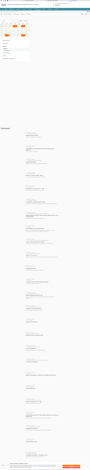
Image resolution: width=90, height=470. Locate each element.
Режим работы (57, 5)
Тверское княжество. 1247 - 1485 (33, 401)
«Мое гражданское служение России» (35, 228)
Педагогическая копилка (32, 135)
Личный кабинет (73, 0)
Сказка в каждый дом (31, 348)
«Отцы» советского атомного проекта (35, 242)
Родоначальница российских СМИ (34, 295)
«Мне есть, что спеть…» (31, 255)
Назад (3, 465)
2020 (26, 20)
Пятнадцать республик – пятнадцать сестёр (37, 455)
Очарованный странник (32, 428)
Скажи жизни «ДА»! (30, 388)
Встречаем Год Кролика (31, 321)
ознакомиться (34, 466)
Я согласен (71, 465)
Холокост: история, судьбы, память (34, 175)
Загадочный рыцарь (31, 162)
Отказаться (71, 467)
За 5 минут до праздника (32, 361)
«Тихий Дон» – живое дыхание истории (35, 202)
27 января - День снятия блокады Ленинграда (37, 282)
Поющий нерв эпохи (31, 268)
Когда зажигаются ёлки (31, 441)
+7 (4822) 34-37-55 (58, 4)
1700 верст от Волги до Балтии (33, 308)
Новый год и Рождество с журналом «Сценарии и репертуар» (41, 375)
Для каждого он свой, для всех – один (35, 188)
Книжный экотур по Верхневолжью (34, 335)
